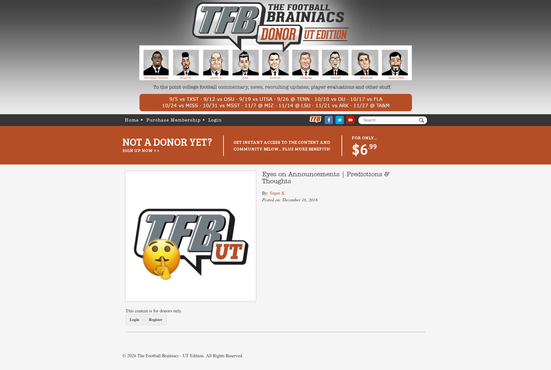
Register (155, 319)
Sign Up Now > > (140, 150)
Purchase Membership (173, 120)
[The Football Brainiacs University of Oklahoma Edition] (275, 57)
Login (215, 120)
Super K (277, 193)
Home (132, 120)
